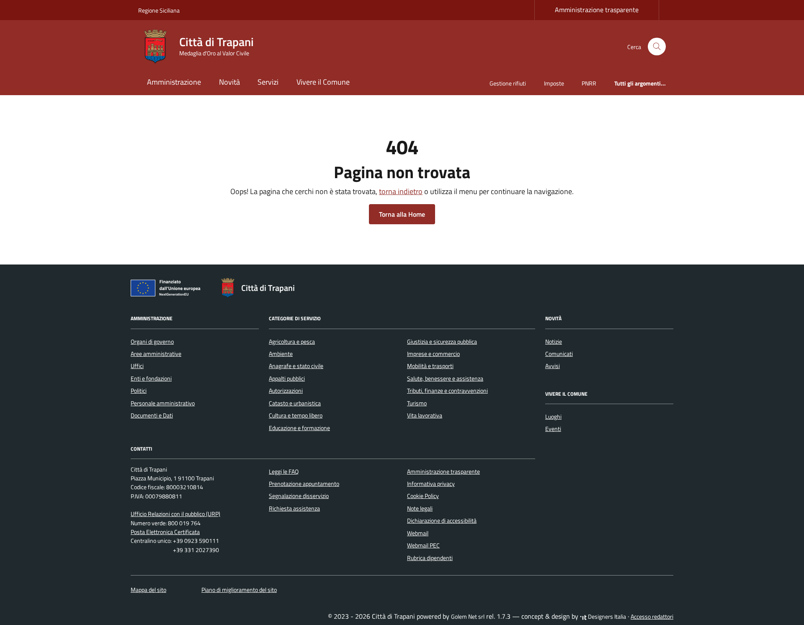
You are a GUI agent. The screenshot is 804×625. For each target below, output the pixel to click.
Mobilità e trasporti (430, 366)
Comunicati (559, 353)
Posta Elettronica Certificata (165, 532)
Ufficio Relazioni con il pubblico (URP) (175, 514)
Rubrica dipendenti (430, 558)
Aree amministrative (156, 353)
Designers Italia (606, 616)
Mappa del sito (148, 589)
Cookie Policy (423, 496)
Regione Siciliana (159, 10)
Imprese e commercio (433, 353)
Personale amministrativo (163, 403)
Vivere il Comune (323, 82)
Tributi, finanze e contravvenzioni (447, 390)
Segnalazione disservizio (299, 496)
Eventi (553, 428)
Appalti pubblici (287, 378)
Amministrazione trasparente (597, 10)
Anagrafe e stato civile (296, 366)
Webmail (417, 533)
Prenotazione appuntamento (304, 483)
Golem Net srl (467, 616)
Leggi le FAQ (284, 471)
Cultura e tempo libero (295, 415)
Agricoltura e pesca (292, 341)
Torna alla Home (402, 214)
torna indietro (401, 191)
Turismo (417, 403)
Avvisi (552, 366)
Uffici (137, 366)
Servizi (268, 82)
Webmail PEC (423, 545)
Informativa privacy (431, 483)
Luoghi (553, 416)
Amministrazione (174, 82)
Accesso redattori (652, 616)
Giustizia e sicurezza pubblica (442, 341)
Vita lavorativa (424, 415)
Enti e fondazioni (151, 378)
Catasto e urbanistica (295, 403)
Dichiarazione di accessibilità (442, 520)
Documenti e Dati (152, 415)
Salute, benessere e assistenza (445, 378)
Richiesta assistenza (294, 508)
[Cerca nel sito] (657, 47)
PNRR (589, 83)
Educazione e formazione (299, 428)
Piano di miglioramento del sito (239, 589)
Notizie (553, 341)
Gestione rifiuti (508, 83)
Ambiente (281, 353)
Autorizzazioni (286, 390)
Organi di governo (152, 341)
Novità (229, 82)
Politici (139, 390)
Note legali (420, 508)
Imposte (554, 83)
